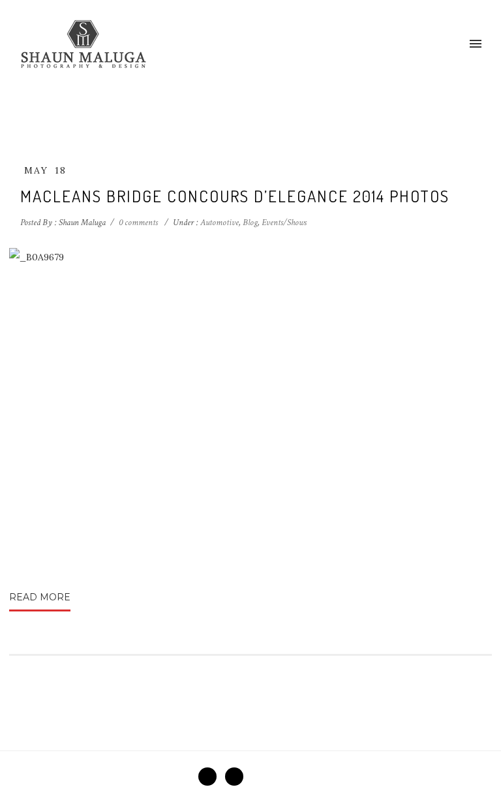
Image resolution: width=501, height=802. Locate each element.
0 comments (138, 222)
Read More (39, 597)
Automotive (218, 222)
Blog (250, 222)
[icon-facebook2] (210, 776)
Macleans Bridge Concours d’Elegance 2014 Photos (234, 195)
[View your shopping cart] (454, 44)
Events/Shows (284, 222)
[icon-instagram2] (234, 776)
